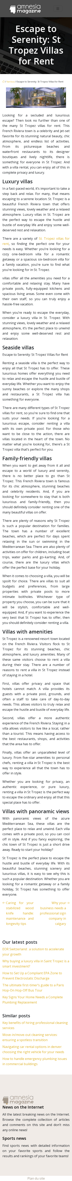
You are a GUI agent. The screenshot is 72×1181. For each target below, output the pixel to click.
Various (11, 81)
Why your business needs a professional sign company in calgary (53, 913)
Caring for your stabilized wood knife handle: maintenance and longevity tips (20, 913)
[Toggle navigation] (57, 9)
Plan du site (36, 1178)
